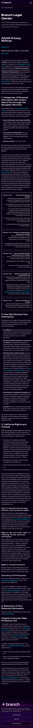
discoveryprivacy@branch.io (22, 519)
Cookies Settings (16, 714)
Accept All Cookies (16, 723)
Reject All (16, 719)
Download (4, 53)
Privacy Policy (5, 81)
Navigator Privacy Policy (19, 636)
